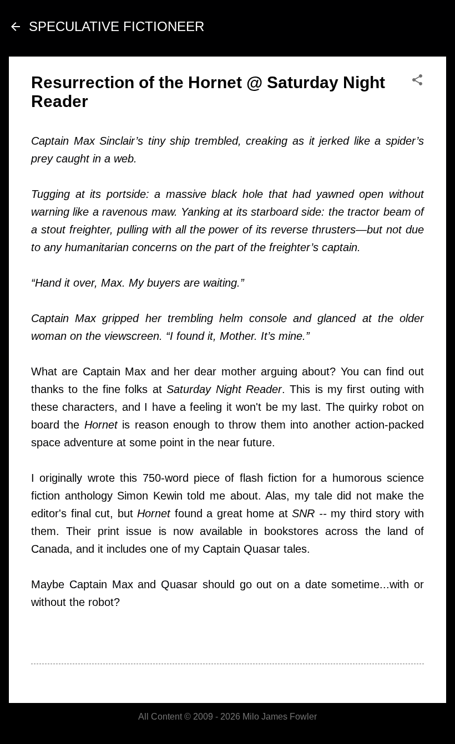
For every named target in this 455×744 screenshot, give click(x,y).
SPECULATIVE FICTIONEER (116, 26)
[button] (417, 80)
